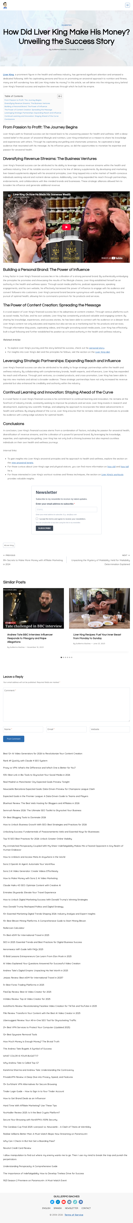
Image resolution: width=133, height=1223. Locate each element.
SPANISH (58, 1208)
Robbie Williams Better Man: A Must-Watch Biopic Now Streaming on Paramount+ (45, 1133)
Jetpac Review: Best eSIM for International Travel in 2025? (33, 977)
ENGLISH (46, 1208)
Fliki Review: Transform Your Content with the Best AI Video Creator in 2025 (41, 1013)
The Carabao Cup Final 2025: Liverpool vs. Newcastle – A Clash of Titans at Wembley (47, 1126)
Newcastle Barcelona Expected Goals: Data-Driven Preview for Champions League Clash (49, 789)
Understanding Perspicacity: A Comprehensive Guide (30, 1166)
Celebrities (66, 25)
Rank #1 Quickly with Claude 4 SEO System (25, 760)
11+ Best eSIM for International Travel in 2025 (26, 935)
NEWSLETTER (71, 1208)
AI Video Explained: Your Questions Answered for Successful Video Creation (41, 963)
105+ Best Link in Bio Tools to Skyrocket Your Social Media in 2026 (36, 774)
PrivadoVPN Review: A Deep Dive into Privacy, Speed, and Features (38, 1077)
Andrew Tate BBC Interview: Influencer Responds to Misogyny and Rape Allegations (30, 638)
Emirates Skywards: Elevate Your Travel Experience (29, 892)
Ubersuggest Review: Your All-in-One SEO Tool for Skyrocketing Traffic (39, 1020)
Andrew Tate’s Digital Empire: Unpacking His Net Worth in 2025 (35, 970)
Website (95, 729)
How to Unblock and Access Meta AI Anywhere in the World (34, 857)
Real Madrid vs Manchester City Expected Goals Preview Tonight (36, 781)
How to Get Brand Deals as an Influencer (24, 1098)
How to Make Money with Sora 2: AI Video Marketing (30, 878)
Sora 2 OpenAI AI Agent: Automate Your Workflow (29, 864)
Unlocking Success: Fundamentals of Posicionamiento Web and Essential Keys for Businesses (51, 831)
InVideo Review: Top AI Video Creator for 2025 (26, 999)
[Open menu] (127, 5)
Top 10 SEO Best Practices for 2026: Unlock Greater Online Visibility (37, 838)
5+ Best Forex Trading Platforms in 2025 (23, 984)
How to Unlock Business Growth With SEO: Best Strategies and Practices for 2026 (45, 824)
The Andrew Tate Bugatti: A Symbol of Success (27, 1048)
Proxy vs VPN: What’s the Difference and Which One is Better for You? (39, 767)
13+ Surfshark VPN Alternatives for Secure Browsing (30, 1084)
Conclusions (10, 119)
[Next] (126, 622)
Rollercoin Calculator (13, 928)
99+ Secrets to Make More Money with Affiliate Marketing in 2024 (33, 560)
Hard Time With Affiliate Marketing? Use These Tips (30, 1105)
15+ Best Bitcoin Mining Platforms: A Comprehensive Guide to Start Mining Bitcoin (44, 920)
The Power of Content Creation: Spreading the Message (28, 109)
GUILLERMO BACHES (66, 1196)
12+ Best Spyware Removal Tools (20, 1034)
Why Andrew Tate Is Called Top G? (21, 1062)
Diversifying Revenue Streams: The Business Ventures (27, 103)
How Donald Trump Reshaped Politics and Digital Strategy (33, 906)
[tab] (61, 657)
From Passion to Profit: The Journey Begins (23, 100)
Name (8, 729)
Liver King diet (102, 352)
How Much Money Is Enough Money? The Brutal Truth (31, 1041)
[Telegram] (58, 1202)
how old (111, 466)
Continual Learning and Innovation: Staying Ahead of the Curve (31, 116)
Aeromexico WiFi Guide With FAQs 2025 (23, 949)
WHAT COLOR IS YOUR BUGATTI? (20, 1055)
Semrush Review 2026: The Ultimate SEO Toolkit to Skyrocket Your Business (42, 810)
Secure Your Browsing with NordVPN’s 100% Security (30, 1119)
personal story (96, 348)
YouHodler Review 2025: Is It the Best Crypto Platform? (31, 1112)
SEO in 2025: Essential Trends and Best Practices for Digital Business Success (42, 942)
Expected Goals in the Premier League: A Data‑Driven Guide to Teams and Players (45, 796)
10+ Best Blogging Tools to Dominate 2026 (24, 817)
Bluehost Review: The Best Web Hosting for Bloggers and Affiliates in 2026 (41, 803)
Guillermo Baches (59, 49)
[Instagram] (69, 1202)
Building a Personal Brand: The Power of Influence (26, 106)
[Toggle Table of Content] (58, 96)
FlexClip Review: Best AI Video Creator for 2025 (27, 991)
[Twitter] (52, 1202)
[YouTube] (63, 1202)
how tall (125, 466)
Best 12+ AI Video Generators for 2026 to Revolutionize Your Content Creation (42, 753)
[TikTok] (75, 1202)
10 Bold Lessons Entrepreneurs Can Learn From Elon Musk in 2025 (37, 956)
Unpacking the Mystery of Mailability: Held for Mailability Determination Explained (100, 560)
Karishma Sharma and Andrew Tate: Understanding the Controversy (38, 1070)
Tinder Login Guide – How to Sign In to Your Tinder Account (33, 1091)
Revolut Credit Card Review (17, 1148)
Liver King (8, 74)
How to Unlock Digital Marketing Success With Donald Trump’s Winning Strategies (45, 899)
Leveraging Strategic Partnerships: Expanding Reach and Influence (33, 113)
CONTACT (86, 1208)
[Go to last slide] (7, 622)
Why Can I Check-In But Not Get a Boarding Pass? (29, 1141)
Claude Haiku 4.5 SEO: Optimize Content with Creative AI (32, 885)
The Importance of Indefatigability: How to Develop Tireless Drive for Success (43, 1173)
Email (51, 729)
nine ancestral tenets (22, 462)
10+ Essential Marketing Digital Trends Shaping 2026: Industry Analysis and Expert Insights (49, 913)
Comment (10, 690)
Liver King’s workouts (112, 474)
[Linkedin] (81, 1202)
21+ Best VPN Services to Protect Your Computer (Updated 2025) (36, 1027)
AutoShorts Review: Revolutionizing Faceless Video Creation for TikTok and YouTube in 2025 (50, 1006)
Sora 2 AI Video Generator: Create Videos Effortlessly (30, 871)
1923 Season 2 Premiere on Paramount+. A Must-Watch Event (35, 1180)
